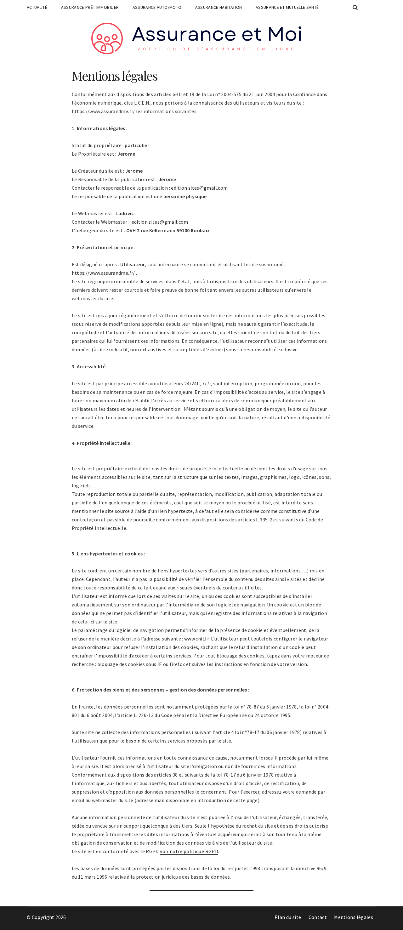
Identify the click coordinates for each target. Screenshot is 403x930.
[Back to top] (396, 923)
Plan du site (288, 917)
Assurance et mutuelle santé (287, 7)
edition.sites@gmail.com (199, 188)
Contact (318, 917)
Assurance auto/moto (157, 7)
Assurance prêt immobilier (90, 7)
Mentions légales (353, 917)
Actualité (37, 7)
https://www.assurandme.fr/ (104, 273)
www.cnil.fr (196, 638)
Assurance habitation (218, 7)
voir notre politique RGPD (189, 851)
